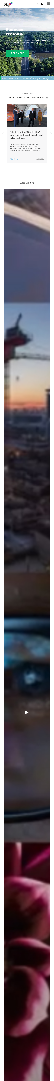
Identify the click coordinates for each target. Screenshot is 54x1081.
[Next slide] (51, 134)
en (42, 4)
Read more (17, 53)
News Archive (27, 93)
